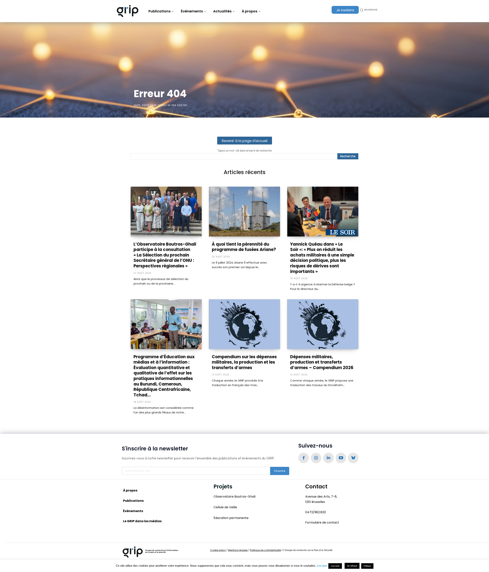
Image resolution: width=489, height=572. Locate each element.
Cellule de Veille (225, 507)
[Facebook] (303, 458)
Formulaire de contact (322, 522)
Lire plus (322, 565)
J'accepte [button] (335, 566)
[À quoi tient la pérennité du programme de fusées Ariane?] (244, 211)
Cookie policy (218, 550)
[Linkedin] (328, 458)
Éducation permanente (231, 518)
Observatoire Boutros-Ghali (234, 496)
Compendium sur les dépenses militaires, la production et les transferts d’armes (244, 362)
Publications (133, 501)
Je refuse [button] (352, 565)
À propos (130, 490)
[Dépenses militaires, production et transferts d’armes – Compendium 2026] (322, 324)
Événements (133, 511)
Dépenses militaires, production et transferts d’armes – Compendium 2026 (321, 362)
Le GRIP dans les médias (142, 521)
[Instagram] (316, 458)
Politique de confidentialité (265, 550)
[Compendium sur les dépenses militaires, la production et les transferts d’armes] (244, 324)
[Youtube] (341, 458)
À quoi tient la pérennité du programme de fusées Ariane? (244, 247)
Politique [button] (367, 566)
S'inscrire (279, 471)
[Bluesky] (353, 458)
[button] (368, 10)
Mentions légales (238, 550)
